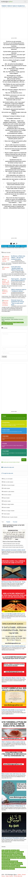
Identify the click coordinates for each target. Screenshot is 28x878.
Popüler (8, 521)
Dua (3, 850)
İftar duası (15, 854)
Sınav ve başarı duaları (8, 510)
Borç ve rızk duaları (8, 478)
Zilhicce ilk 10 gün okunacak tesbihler (10, 861)
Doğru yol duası (18, 862)
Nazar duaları (6, 497)
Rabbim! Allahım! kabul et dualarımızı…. (19, 7)
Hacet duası (7, 850)
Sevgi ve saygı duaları (8, 504)
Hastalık (5, 443)
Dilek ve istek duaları (8, 482)
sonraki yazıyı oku (5, 246)
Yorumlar (15, 521)
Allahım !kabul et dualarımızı (17, 322)
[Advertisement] (14, 23)
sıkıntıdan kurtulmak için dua (8, 862)
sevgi (18, 850)
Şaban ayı (20, 854)
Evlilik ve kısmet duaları (9, 485)
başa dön (11, 246)
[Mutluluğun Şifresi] (7, 1)
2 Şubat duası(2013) (6, 322)
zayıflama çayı (5, 851)
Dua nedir (18, 865)
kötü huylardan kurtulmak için (8, 865)
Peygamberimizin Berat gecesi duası (18, 867)
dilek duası (13, 850)
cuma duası (4, 856)
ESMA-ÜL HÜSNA (18, 853)
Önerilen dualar (7, 501)
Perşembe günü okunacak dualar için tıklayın (11, 462)
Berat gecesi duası (6, 864)
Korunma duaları (7, 494)
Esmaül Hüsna (6, 422)
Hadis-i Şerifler (6, 429)
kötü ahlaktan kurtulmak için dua (9, 858)
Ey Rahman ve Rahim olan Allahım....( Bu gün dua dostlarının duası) (18, 257)
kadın (18, 858)
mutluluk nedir (12, 851)
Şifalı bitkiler (6, 436)
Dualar (10, 7)
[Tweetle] (14, 243)
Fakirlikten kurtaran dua (7, 854)
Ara (24, 459)
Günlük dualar (6, 488)
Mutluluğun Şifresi (5, 7)
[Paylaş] (11, 243)
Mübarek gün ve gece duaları (10, 517)
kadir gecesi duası (5, 859)
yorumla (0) (18, 246)
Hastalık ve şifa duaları (8, 491)
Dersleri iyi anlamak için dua (16, 864)
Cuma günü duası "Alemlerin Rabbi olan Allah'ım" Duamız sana (17, 268)
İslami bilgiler (6, 451)
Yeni (3, 521)
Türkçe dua (22, 858)
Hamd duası (16, 856)
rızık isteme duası (5, 867)
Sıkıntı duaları (6, 507)
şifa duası (23, 856)
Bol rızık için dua (19, 851)
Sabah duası (10, 856)
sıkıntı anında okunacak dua (8, 853)
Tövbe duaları (6, 513)
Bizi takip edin (18, 876)
